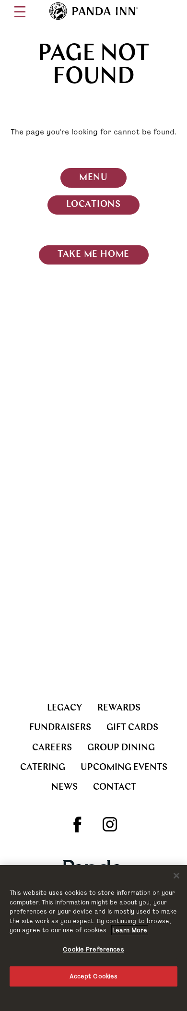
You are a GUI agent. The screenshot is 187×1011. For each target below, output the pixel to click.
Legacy (64, 708)
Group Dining (121, 748)
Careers (52, 748)
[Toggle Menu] (19, 11)
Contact (114, 787)
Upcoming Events (124, 767)
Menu (93, 177)
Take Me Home (93, 254)
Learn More (129, 930)
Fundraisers (60, 728)
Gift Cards (132, 728)
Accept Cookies (94, 976)
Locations (93, 204)
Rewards (118, 708)
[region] (93, 938)
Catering (42, 767)
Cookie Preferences (93, 949)
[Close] (176, 875)
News (64, 787)
